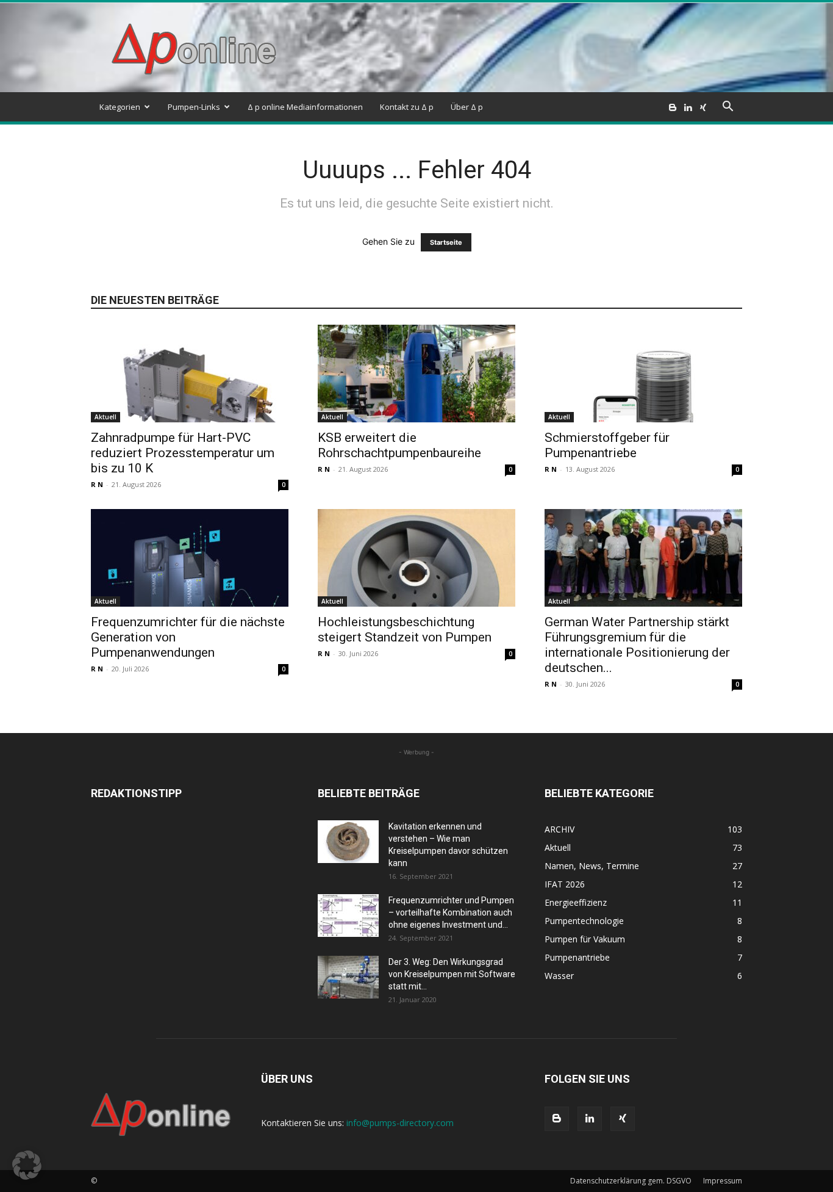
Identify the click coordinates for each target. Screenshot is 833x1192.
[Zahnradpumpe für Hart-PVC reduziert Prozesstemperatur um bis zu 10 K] (189, 373)
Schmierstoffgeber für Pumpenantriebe (607, 445)
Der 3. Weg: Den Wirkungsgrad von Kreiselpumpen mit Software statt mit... (451, 974)
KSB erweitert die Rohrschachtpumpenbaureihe (399, 445)
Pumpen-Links (194, 106)
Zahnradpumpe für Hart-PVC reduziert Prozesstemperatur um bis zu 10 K (182, 452)
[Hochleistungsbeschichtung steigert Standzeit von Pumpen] (416, 558)
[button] (727, 108)
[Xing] (703, 106)
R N (97, 484)
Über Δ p (467, 106)
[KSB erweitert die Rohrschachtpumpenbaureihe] (416, 373)
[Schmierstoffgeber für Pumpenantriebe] (643, 373)
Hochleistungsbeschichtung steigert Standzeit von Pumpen (405, 630)
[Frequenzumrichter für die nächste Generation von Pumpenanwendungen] (189, 558)
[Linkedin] (688, 106)
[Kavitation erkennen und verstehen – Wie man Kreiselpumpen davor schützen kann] (348, 841)
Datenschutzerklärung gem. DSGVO (631, 1181)
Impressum (722, 1181)
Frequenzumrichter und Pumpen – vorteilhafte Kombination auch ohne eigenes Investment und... (451, 912)
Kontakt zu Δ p (407, 106)
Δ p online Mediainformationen (305, 106)
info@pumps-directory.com (400, 1123)
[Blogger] (672, 106)
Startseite (446, 242)
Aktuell (105, 417)
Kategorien (119, 106)
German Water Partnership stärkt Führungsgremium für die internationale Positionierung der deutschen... (637, 645)
